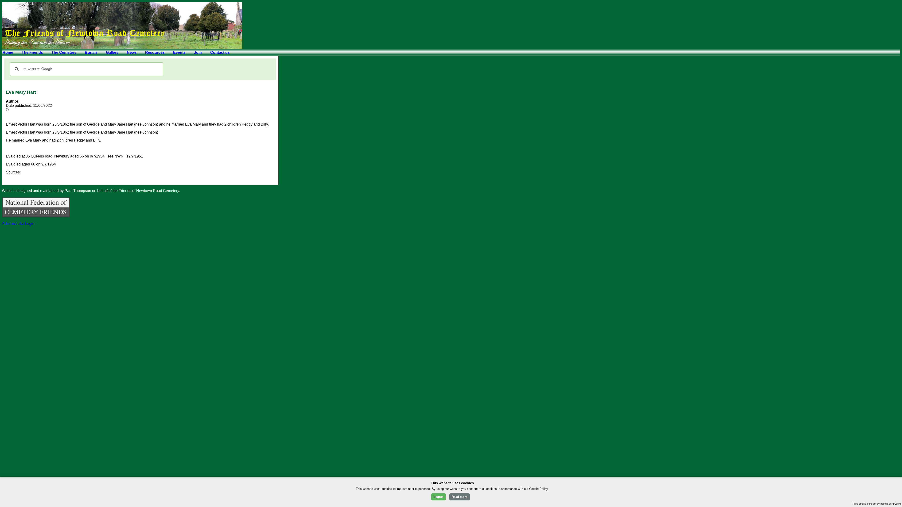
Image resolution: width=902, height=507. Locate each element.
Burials (91, 52)
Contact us (220, 52)
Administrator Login (18, 224)
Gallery (112, 52)
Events (179, 52)
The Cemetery (63, 52)
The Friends (32, 52)
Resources (155, 52)
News (132, 52)
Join (198, 52)
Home (8, 52)
